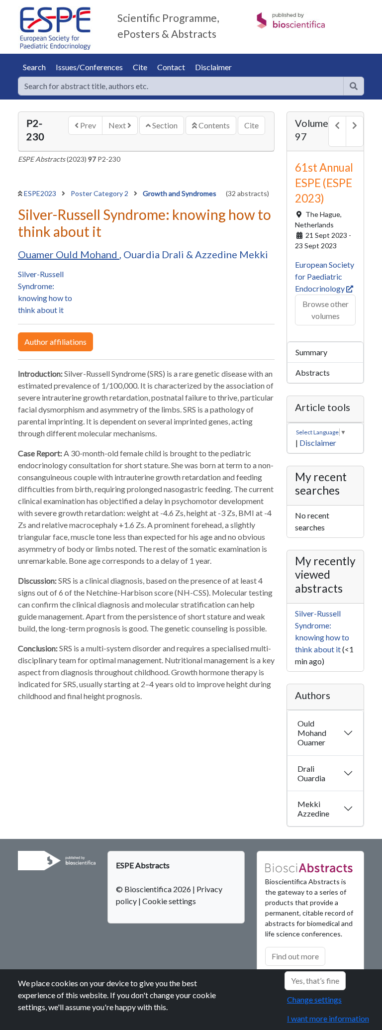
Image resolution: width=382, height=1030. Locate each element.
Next (117, 125)
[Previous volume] (337, 131)
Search (34, 67)
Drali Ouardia (311, 773)
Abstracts (312, 372)
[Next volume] (355, 131)
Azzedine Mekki (231, 254)
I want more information (328, 1018)
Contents (213, 125)
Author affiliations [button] (55, 341)
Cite (140, 67)
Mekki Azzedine (313, 808)
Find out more (295, 956)
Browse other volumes (325, 309)
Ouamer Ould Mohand (68, 254)
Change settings (314, 999)
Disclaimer (213, 67)
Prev (87, 125)
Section (164, 125)
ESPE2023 (41, 193)
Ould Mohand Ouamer (311, 733)
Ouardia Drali (154, 254)
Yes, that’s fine (315, 980)
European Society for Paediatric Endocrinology (324, 276)
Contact (171, 67)
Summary (311, 352)
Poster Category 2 (100, 193)
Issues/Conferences (89, 67)
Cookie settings (169, 901)
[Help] (353, 86)
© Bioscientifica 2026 (154, 889)
